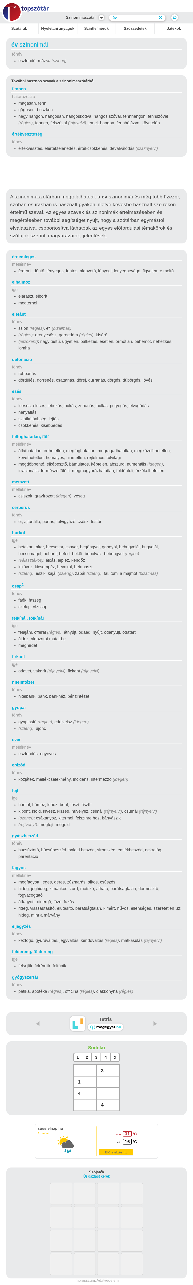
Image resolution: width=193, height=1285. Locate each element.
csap (18, 586)
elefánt (19, 314)
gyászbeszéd (25, 836)
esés (16, 391)
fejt (15, 790)
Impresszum (85, 1280)
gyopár (19, 707)
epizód (18, 765)
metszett (20, 482)
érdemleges (24, 256)
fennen (19, 89)
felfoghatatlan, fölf (30, 436)
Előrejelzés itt (116, 1152)
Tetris (105, 1019)
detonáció (22, 359)
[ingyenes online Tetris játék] (77, 1023)
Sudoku (96, 1047)
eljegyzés (21, 926)
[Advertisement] (96, 173)
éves (16, 739)
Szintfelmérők (96, 28)
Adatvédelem (107, 1280)
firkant (18, 656)
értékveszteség (27, 134)
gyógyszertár (25, 977)
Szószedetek (135, 28)
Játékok (174, 28)
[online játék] (105, 1027)
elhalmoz (21, 282)
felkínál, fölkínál (28, 618)
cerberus (21, 507)
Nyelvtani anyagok (57, 28)
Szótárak (19, 28)
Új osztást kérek (96, 1176)
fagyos (19, 867)
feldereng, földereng (32, 951)
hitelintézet (23, 682)
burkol (18, 533)
